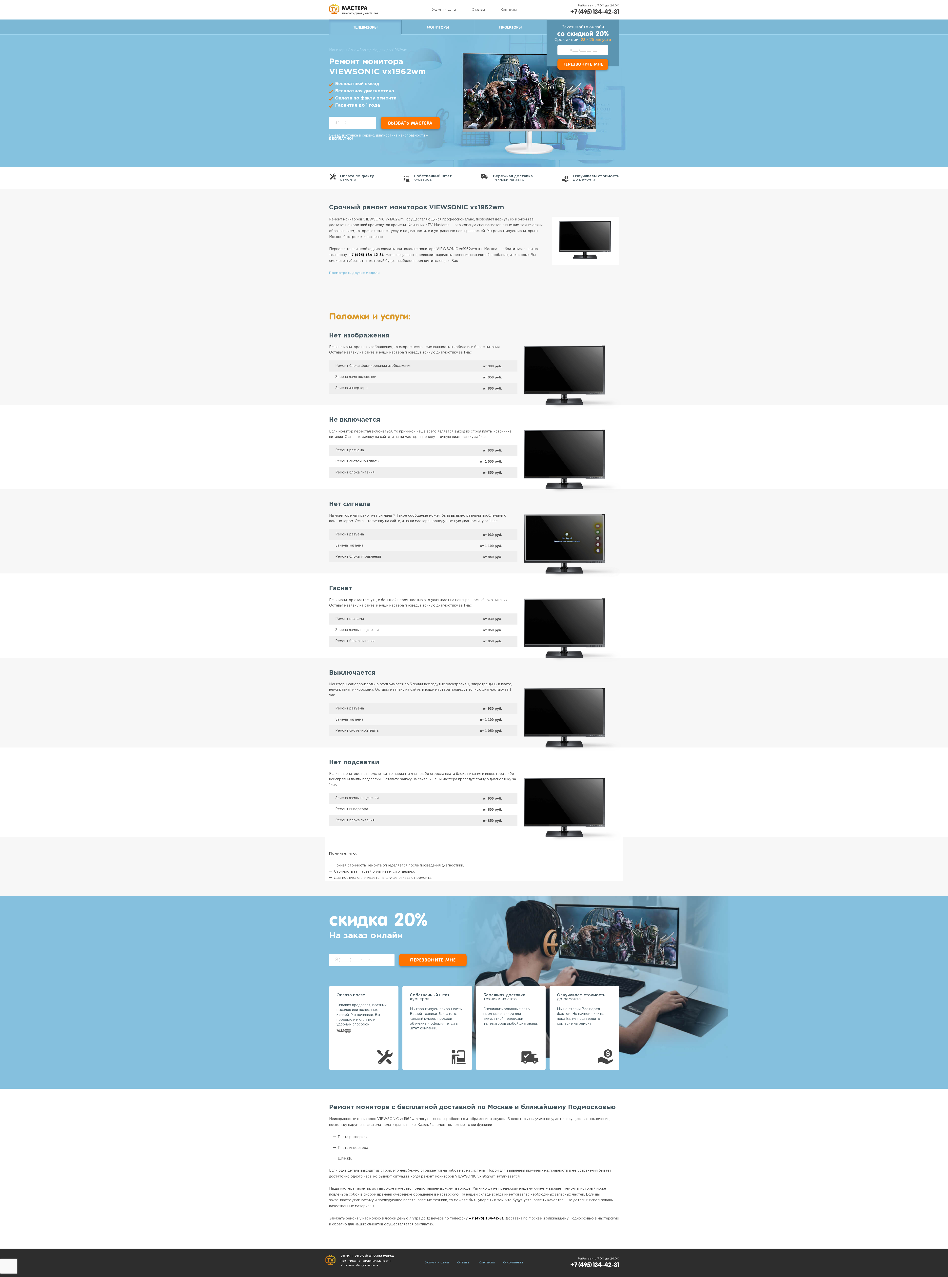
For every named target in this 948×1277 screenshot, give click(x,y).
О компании (513, 1262)
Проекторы (510, 27)
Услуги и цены (444, 9)
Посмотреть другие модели (354, 273)
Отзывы (478, 9)
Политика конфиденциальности (365, 1260)
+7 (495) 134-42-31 (594, 11)
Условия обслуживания (359, 1265)
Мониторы (438, 27)
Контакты (509, 9)
